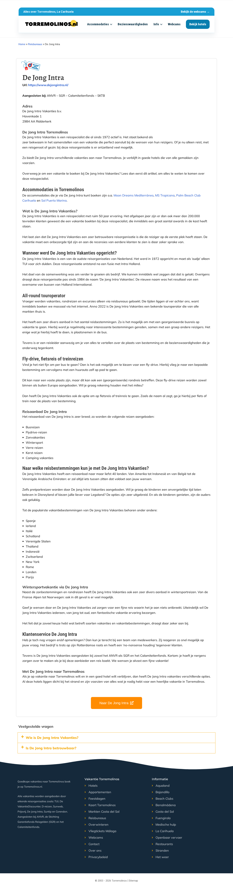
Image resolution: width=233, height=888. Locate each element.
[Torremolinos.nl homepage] (51, 24)
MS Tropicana (165, 195)
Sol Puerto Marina (54, 200)
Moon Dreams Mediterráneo (134, 195)
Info (156, 24)
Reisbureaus (35, 44)
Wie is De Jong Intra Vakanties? (52, 737)
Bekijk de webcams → (195, 11)
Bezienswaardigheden (133, 24)
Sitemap (133, 880)
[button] (116, 738)
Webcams (174, 24)
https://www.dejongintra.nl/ (48, 85)
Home (21, 44)
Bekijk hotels (197, 24)
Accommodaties (98, 24)
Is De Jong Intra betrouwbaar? (51, 748)
